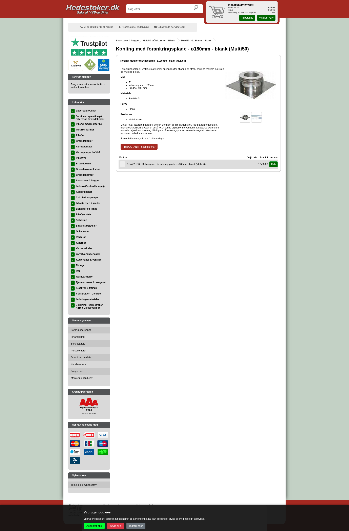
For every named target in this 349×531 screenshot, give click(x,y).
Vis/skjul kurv (266, 17)
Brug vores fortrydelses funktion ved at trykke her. (88, 86)
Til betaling (247, 17)
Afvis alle (115, 525)
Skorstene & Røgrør (127, 40)
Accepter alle (94, 525)
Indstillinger (136, 525)
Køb (273, 164)
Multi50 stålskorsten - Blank (159, 40)
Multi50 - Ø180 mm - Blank (196, 40)
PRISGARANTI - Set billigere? (139, 146)
